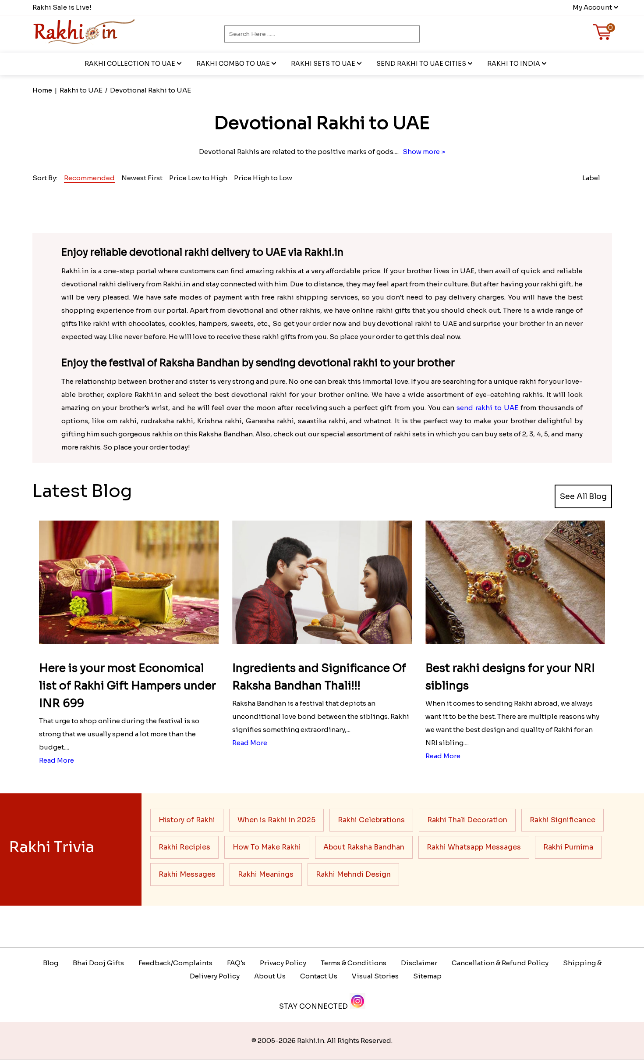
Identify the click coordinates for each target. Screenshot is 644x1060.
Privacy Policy (283, 963)
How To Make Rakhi (267, 847)
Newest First (142, 178)
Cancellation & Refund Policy (500, 963)
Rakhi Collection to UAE (130, 64)
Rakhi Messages (187, 874)
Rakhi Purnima (568, 847)
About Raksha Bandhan (363, 847)
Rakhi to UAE (81, 90)
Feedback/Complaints (175, 963)
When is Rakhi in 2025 (276, 819)
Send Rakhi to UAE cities (421, 64)
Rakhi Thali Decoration (467, 819)
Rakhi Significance (562, 819)
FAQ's (236, 963)
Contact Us (318, 976)
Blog (50, 963)
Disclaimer (419, 963)
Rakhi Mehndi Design (353, 874)
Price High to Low (263, 178)
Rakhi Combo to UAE (233, 64)
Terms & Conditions (353, 963)
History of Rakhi (187, 819)
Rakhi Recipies (184, 847)
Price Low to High (198, 178)
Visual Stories (375, 976)
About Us (270, 976)
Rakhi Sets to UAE (323, 64)
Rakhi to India (513, 64)
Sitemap (427, 976)
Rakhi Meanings (266, 874)
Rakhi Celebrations (371, 819)
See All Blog (583, 496)
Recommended (89, 178)
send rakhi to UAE (487, 407)
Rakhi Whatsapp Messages (474, 847)
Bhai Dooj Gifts (98, 963)
